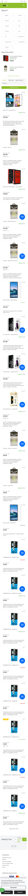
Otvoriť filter (14, 87)
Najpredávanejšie (19, 80)
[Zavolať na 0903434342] (2, 1)
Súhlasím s (19, 840)
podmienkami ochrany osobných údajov (19, 840)
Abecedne (4, 83)
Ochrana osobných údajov (7, 863)
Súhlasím (19, 892)
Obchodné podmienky (6, 861)
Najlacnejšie (11, 80)
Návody (3, 867)
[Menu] (23, 5)
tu (17, 884)
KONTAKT (4, 859)
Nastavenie (13, 887)
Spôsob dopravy (5, 865)
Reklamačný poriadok (6, 857)
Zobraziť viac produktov (13, 75)
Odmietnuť (7, 892)
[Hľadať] (21, 1)
